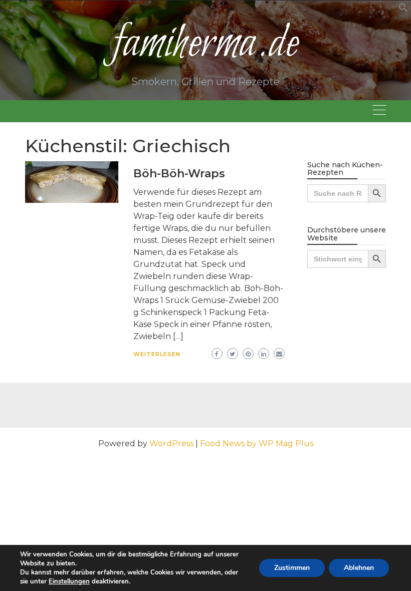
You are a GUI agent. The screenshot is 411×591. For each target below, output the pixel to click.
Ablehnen (359, 567)
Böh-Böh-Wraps (179, 173)
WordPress (171, 443)
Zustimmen (292, 567)
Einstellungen (69, 581)
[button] (403, 10)
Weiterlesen (156, 354)
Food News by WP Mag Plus (256, 443)
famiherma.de (205, 44)
